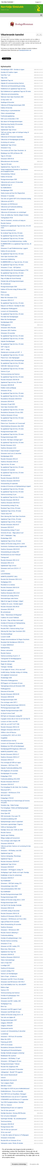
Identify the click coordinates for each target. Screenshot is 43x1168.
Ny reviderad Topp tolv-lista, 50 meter (11, 233)
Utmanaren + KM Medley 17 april (10, 1058)
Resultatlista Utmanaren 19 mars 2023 (12, 412)
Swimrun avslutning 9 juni (8, 230)
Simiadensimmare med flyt (8, 740)
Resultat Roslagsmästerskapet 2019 (11, 894)
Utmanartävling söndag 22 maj (9, 505)
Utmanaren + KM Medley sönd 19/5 (11, 850)
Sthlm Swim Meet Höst (7, 127)
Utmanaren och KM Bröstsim (9, 204)
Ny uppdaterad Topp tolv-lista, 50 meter (12, 236)
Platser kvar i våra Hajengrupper (10, 358)
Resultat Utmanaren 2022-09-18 (10, 478)
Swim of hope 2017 (6, 962)
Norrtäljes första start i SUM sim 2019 (12, 830)
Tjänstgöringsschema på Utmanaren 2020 (13, 686)
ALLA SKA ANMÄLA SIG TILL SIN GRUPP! (13, 984)
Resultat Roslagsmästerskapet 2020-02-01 (13, 705)
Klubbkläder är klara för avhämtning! (11, 875)
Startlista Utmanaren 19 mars (9, 415)
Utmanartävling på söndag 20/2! (10, 552)
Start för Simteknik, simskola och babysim (13, 220)
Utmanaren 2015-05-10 (7, 1124)
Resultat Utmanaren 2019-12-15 (10, 727)
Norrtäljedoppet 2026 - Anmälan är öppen (12, 69)
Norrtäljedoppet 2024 (7, 190)
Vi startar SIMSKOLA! (7, 645)
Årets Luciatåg (5, 295)
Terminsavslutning (6, 1121)
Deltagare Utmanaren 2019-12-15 (10, 729)
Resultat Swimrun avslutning (9, 941)
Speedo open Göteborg (7, 835)
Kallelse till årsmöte (6, 108)
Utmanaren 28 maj (6, 390)
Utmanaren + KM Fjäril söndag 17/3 (11, 883)
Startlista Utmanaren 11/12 (8, 448)
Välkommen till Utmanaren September (12, 137)
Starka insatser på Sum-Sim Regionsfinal (13, 193)
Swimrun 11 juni (5, 371)
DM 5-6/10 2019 (5, 795)
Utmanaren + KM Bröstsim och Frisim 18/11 (13, 919)
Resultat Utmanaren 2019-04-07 (10, 861)
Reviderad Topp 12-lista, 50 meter (10, 508)
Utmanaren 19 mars (6, 420)
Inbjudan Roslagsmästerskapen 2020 (11, 710)
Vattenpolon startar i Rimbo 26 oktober (12, 1143)
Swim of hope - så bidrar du (9, 976)
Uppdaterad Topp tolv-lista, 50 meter (11, 382)
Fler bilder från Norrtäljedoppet (9, 316)
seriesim (3, 1077)
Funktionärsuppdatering (7, 116)
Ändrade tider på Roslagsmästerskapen (12, 281)
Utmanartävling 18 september (9, 483)
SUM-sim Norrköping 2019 (8, 827)
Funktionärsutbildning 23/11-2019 (10, 779)
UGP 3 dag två (5, 347)
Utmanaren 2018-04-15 (7, 954)
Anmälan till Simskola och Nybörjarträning (13, 623)
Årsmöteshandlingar (6, 634)
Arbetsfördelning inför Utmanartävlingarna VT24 (14, 270)
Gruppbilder (4, 738)
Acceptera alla (34, 1164)
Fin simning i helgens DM (8, 626)
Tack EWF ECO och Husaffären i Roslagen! (13, 1094)
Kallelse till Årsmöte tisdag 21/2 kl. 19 (12, 1014)
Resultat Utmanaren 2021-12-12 (10, 560)
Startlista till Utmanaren (7, 968)
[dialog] (21, 1156)
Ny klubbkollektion (6, 187)
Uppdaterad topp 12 (6, 185)
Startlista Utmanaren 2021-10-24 (10, 593)
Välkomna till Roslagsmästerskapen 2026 (13, 105)
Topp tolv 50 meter (6, 164)
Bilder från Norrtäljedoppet (8, 319)
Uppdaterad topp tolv (7, 853)
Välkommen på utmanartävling (9, 94)
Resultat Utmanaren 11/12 (8, 445)
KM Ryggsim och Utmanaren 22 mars (12, 683)
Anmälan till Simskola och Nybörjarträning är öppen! (16, 486)
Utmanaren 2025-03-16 (7, 158)
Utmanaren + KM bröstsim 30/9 (10, 930)
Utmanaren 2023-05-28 (7, 385)
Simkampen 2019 (6, 810)
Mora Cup (3, 1006)
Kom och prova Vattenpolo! (8, 1116)
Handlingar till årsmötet (7, 102)
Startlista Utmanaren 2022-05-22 (10, 502)
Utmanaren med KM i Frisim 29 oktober (12, 979)
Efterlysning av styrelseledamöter (10, 110)
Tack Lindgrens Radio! (7, 1083)
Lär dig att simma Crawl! (8, 713)
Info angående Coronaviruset (9, 675)
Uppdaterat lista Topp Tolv (8, 952)
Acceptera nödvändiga (19, 1164)
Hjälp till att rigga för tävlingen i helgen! (12, 601)
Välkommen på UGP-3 (7, 201)
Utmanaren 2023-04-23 (7, 401)
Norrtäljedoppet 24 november (9, 773)
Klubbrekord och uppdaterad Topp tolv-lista (13, 88)
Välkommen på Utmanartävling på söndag (13, 86)
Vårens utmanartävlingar (8, 113)
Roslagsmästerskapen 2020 (9, 699)
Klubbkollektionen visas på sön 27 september (14, 1096)
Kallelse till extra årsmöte (8, 251)
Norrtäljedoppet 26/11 (7, 456)
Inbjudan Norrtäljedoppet (8, 341)
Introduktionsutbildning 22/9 (9, 819)
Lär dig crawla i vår (6, 99)
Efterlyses (4, 292)
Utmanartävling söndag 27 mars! (10, 530)
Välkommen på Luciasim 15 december (12, 182)
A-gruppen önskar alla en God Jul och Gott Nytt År (15, 719)
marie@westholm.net (25, 50)
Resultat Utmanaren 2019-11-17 (10, 754)
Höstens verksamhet (7, 650)
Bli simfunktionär (5, 284)
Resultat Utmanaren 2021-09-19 (10, 606)
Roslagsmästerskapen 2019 (9, 897)
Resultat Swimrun (6, 223)
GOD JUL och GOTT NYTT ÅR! (10, 724)
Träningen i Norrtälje (6, 667)
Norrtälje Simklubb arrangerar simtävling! (12, 1053)
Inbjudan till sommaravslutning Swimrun (12, 83)
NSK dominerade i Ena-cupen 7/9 (10, 816)
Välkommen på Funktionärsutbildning (11, 207)
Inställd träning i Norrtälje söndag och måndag (14, 672)
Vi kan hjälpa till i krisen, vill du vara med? (13, 669)
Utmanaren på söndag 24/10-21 (10, 595)
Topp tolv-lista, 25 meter (8, 464)
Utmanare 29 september (8, 209)
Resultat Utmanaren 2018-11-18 (10, 913)
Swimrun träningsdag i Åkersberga (11, 856)
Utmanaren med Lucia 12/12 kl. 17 (11, 568)
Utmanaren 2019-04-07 (7, 867)
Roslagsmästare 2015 (7, 1127)
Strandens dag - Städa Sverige (10, 805)
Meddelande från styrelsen (8, 1055)
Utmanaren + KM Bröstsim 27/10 (10, 792)
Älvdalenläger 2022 (6, 538)
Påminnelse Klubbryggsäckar (9, 680)
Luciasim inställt (5, 636)
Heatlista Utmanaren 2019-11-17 (10, 757)
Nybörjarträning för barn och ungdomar (12, 1107)
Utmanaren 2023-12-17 (7, 300)
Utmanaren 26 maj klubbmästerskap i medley (14, 241)
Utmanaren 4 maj (6, 148)
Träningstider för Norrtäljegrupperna (11, 658)
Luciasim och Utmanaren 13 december (12, 1069)
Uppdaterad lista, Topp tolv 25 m (10, 167)
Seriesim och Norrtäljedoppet (9, 973)
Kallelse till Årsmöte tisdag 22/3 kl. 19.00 (13, 543)
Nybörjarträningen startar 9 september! (12, 821)
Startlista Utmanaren (7, 927)
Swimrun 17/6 (5, 990)
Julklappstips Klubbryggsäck (9, 308)
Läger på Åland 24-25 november (10, 921)
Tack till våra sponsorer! (8, 1110)
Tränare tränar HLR (6, 513)
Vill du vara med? (6, 1132)
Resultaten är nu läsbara (8, 585)
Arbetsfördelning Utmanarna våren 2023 (12, 426)
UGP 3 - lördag (5, 349)
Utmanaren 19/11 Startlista (8, 330)
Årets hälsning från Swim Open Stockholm (13, 516)
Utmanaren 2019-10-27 (7, 784)
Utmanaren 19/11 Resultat (8, 327)
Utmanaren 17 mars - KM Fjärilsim (11, 267)
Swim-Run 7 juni (5, 75)
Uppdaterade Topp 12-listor (8, 129)
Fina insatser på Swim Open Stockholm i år (13, 150)
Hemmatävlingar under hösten (9, 598)
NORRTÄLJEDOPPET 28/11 (9, 576)
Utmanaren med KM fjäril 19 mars (10, 1012)
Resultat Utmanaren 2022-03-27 (10, 524)
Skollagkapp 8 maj (6, 1004)
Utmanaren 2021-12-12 (7, 563)
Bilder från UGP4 (6, 1039)
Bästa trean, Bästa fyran (8, 949)
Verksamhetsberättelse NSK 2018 (10, 889)
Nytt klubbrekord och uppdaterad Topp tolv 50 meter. (16, 91)
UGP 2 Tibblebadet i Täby (8, 535)
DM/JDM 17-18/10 (6, 1086)
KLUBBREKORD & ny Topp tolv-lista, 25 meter (14, 262)
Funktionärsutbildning (7, 935)
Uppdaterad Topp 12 (6, 859)
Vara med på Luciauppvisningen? (10, 450)
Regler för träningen (6, 664)
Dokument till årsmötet (7, 691)
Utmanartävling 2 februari (8, 174)
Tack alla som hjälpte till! (8, 1017)
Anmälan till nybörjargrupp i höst (10, 995)
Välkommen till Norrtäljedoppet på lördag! (13, 139)
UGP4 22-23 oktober (7, 1045)
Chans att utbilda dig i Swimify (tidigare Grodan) (14, 215)
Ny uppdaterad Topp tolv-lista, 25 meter (12, 273)
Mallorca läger (5, 987)
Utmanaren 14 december (8, 1138)
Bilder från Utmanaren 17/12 (9, 297)
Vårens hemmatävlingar (7, 960)
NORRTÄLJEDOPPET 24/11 (9, 751)
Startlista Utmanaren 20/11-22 (9, 461)
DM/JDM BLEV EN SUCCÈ (9, 1080)
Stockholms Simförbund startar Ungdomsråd (13, 546)
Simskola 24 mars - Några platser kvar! (12, 533)
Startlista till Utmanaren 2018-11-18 (11, 916)
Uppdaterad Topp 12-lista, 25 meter (11, 519)
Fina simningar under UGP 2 (9, 702)
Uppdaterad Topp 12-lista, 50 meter (11, 511)
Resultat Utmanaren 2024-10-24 (10, 587)
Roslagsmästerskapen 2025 (9, 179)
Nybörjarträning (5, 647)
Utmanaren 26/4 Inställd (8, 661)
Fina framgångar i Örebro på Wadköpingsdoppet (14, 808)
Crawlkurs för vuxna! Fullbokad (10, 617)
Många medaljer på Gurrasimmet (10, 838)
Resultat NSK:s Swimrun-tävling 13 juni (12, 628)
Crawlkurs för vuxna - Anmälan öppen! (12, 604)
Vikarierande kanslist (12, 34)
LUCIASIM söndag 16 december (10, 911)
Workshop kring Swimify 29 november (12, 124)
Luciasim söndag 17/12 (7, 971)
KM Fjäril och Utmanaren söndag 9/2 (11, 716)
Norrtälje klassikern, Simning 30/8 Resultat (13, 1113)
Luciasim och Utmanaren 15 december (12, 743)
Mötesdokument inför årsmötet (9, 161)
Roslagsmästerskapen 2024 (9, 286)
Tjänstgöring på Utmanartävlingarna (11, 1050)
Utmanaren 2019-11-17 (7, 760)
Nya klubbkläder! (5, 891)
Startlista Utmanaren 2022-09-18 (10, 481)
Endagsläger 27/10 (6, 776)
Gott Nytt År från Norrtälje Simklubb (11, 905)
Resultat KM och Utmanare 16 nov (11, 1140)
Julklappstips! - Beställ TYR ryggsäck (12, 1072)
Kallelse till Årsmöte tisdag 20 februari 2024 (13, 289)
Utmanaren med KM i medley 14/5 (11, 1001)
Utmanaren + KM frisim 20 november (11, 1036)
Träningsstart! (5, 557)
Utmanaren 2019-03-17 (7, 878)
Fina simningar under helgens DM (10, 841)
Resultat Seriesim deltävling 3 (9, 932)
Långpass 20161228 (6, 1023)
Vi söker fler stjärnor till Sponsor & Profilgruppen (15, 1135)
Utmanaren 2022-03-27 (7, 527)
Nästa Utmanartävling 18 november (11, 924)
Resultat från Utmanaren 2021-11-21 (11, 579)
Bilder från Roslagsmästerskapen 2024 (12, 275)
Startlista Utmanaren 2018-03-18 (10, 957)
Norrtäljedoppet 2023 (7, 322)
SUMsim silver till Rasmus (8, 732)
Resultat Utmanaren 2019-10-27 (10, 781)
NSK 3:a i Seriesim (6, 1105)
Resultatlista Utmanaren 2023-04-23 (11, 399)
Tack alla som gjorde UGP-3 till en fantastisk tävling (16, 198)
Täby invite (4, 78)
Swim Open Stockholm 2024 (9, 256)
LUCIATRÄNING (5, 574)
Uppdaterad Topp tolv (7, 80)
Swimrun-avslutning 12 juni (8, 494)
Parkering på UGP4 (6, 1042)
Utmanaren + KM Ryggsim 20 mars (11, 1061)
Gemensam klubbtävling (8, 259)
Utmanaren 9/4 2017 (6, 998)
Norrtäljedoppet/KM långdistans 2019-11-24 (13, 749)
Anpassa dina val (7, 1160)
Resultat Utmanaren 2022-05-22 (10, 500)
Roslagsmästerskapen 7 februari (10, 1064)
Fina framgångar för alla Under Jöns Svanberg (14, 787)
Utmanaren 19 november (8, 333)
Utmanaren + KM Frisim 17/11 (9, 765)
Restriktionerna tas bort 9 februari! (10, 554)
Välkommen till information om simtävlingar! (13, 212)
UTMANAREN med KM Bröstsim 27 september (14, 1099)
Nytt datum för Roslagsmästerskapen (11, 121)
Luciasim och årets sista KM (9, 721)
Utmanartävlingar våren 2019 (9, 886)
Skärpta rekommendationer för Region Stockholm (15, 639)
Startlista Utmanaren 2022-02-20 (10, 549)
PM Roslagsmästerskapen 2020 (10, 708)
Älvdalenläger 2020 (6, 678)
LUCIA (3, 571)
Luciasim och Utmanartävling (9, 311)
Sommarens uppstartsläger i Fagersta (12, 824)
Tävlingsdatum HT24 (7, 218)
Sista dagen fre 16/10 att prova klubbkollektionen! (15, 1088)
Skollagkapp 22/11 (6, 582)
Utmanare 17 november (7, 196)
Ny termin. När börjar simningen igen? (12, 440)
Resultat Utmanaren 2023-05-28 (10, 379)
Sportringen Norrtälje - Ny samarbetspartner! (13, 1118)
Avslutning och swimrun (8, 142)
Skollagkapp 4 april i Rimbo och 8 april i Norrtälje (15, 872)
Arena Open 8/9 (5, 813)
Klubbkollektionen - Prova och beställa (12, 1091)
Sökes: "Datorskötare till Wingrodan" (11, 615)
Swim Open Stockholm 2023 (9, 407)
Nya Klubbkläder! (6, 880)
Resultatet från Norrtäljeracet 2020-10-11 (12, 642)
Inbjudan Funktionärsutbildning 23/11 (11, 768)
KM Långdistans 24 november (9, 771)
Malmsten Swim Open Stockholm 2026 (12, 97)
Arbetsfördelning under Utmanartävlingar (12, 360)
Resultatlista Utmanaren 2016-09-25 (11, 1047)
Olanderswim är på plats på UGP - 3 (11, 352)
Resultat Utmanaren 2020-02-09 (10, 694)
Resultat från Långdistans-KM (9, 1066)
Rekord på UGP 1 (6, 790)
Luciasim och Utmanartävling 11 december (13, 1031)
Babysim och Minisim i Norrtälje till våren (12, 306)
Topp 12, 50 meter (6, 156)
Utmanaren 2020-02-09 (7, 697)
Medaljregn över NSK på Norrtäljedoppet (12, 746)
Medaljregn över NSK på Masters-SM (11, 153)
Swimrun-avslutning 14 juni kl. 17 (10, 656)
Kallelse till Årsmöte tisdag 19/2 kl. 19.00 (13, 900)
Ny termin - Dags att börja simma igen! (12, 620)
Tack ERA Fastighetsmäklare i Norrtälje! (12, 1102)
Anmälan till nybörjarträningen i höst (11, 938)
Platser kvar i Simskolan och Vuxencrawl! (13, 423)
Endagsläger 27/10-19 (7, 798)
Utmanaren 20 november (8, 470)
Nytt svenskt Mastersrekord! (9, 1075)
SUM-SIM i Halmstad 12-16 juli (10, 366)
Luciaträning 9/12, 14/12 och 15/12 (11, 735)
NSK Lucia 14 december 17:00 (9, 119)
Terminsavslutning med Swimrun (10, 374)
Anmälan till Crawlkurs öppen (9, 72)
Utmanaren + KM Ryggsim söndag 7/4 (12, 869)
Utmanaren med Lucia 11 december (11, 453)
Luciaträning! (4, 1034)
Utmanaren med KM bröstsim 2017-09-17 (13, 982)
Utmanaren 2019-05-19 (7, 843)
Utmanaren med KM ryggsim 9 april (11, 1009)
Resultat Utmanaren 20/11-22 (9, 459)
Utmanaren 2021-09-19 (7, 609)
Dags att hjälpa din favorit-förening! (11, 278)
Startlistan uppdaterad (7, 590)
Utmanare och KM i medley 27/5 (10, 946)
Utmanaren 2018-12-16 (7, 908)
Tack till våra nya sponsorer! (9, 1129)
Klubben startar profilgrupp (8, 388)
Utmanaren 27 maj (6, 943)
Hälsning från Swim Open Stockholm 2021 (13, 631)
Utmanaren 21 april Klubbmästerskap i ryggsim (14, 248)
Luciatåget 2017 (5, 965)
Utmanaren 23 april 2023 (8, 404)
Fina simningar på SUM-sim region (11, 762)
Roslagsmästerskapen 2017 (9, 1020)
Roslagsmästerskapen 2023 (9, 431)
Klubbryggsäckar (5, 325)
